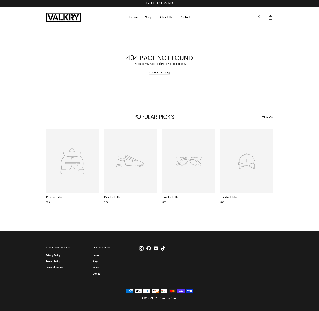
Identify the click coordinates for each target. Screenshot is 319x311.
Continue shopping (159, 72)
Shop (148, 17)
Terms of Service (54, 267)
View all (267, 117)
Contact (185, 17)
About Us (166, 17)
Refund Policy (53, 261)
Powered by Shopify (168, 298)
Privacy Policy (53, 255)
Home (133, 17)
